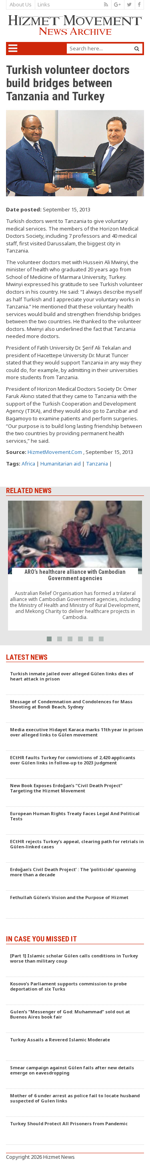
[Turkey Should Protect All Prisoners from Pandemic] (75, 1131)
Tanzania (97, 463)
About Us (21, 4)
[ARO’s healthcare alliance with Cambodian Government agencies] (75, 566)
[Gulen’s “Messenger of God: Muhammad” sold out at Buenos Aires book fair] (75, 1019)
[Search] (136, 49)
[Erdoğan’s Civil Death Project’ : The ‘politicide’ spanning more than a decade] (75, 877)
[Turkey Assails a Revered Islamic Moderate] (75, 1047)
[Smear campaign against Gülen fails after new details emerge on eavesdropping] (75, 1075)
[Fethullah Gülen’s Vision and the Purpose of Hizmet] (75, 905)
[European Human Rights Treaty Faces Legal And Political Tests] (75, 821)
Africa (28, 463)
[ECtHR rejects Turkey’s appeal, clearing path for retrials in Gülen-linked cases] (75, 849)
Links (44, 4)
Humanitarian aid (60, 463)
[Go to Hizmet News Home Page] (75, 25)
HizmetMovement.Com (55, 452)
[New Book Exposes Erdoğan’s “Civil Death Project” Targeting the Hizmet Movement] (75, 793)
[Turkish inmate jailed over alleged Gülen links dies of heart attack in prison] (75, 681)
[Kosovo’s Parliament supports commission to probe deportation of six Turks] (75, 991)
